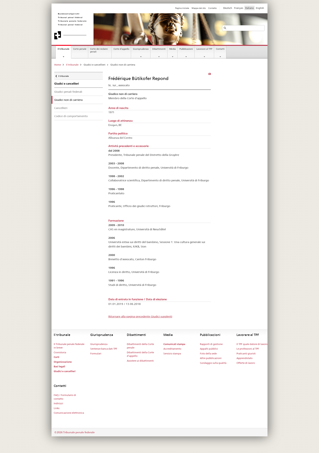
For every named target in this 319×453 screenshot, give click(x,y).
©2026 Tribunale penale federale (74, 432)
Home (57, 64)
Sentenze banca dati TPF (103, 348)
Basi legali (59, 366)
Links (56, 408)
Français (238, 7)
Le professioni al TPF (247, 348)
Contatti (220, 48)
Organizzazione (63, 361)
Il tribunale (63, 48)
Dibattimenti (159, 48)
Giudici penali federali (68, 91)
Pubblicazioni (186, 48)
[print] (209, 74)
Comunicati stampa (174, 344)
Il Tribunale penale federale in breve (69, 346)
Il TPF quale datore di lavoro (251, 344)
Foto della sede (208, 353)
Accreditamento (172, 348)
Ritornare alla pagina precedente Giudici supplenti (140, 316)
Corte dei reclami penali (99, 50)
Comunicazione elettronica (69, 412)
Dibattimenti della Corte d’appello (140, 354)
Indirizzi (58, 403)
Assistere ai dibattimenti (140, 360)
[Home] (107, 26)
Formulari (95, 353)
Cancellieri (60, 108)
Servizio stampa (172, 353)
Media (172, 48)
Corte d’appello (121, 48)
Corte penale (79, 48)
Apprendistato (244, 358)
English (260, 7)
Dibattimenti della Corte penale (140, 346)
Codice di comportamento (71, 116)
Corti (56, 357)
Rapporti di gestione (211, 344)
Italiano (249, 7)
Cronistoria (60, 352)
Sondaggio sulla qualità (213, 362)
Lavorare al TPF (204, 48)
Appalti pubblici (209, 348)
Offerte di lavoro (245, 362)
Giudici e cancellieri (65, 371)
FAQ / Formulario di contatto (65, 397)
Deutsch (227, 7)
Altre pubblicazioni (211, 358)
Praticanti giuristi (246, 353)
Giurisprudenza (141, 48)
